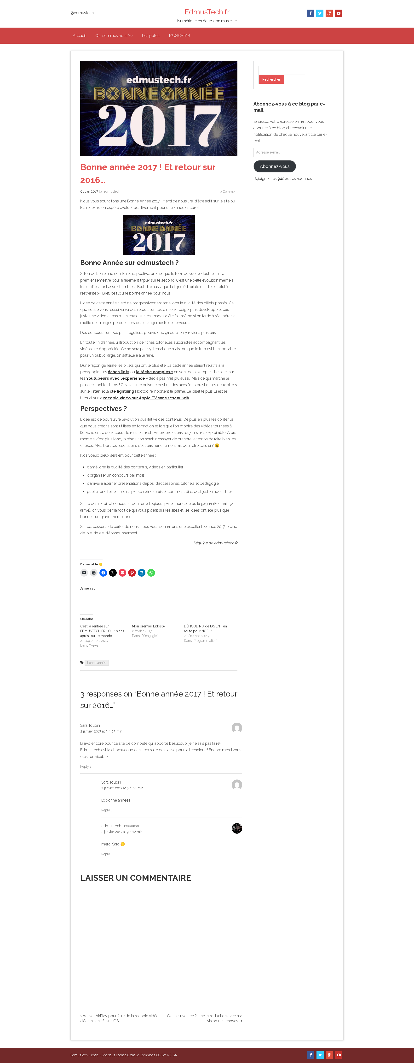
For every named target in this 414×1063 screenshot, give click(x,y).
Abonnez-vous (275, 166)
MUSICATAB (179, 35)
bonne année (96, 663)
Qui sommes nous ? (112, 35)
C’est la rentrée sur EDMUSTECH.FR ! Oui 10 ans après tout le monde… (102, 631)
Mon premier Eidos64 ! (149, 626)
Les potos (151, 35)
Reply (86, 766)
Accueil (79, 35)
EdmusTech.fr (207, 12)
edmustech (112, 191)
